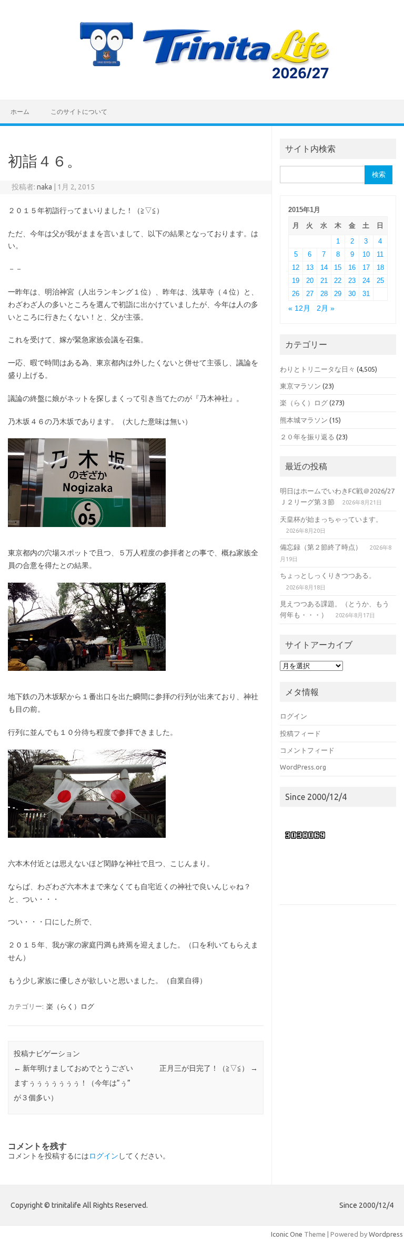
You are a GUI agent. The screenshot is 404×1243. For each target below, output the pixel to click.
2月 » (326, 308)
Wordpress (386, 1234)
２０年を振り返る (307, 436)
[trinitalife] (202, 82)
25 (380, 281)
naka (44, 187)
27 (310, 294)
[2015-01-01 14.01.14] (87, 673)
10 (366, 254)
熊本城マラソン (304, 420)
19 (295, 281)
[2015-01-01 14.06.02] (87, 840)
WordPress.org (303, 767)
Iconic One (286, 1234)
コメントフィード (307, 750)
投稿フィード (300, 733)
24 (366, 281)
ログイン (103, 1156)
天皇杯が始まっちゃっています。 (331, 519)
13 (310, 267)
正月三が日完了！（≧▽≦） (208, 1068)
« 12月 (299, 308)
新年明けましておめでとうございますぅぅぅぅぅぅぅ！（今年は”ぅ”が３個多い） (73, 1083)
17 (366, 267)
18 (380, 267)
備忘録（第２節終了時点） (321, 547)
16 (352, 267)
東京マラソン (300, 385)
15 (337, 267)
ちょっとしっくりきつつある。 (328, 575)
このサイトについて (78, 111)
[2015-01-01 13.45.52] (87, 529)
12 (295, 267)
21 (324, 281)
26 (295, 294)
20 (310, 281)
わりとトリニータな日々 (317, 369)
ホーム (20, 111)
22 (337, 281)
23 (352, 281)
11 (380, 254)
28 (324, 294)
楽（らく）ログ (70, 1006)
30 (352, 294)
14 (324, 267)
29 (337, 294)
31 (366, 294)
